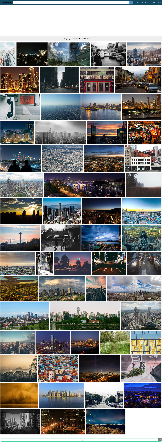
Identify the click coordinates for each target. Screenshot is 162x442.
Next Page (81, 440)
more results (94, 39)
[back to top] (160, 439)
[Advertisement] (81, 21)
